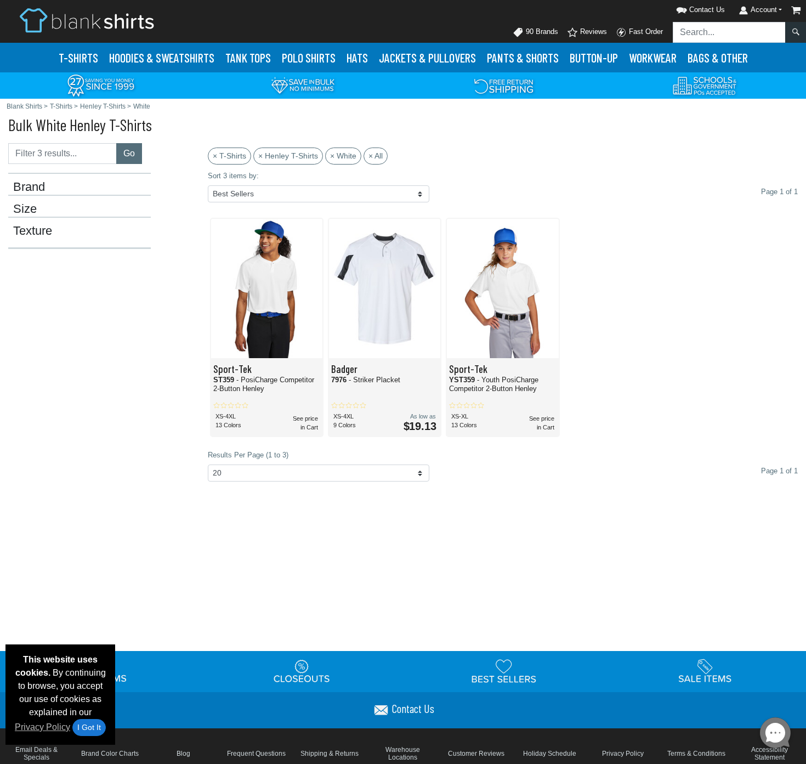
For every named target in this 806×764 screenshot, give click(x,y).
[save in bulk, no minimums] (303, 84)
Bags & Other (718, 57)
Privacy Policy (42, 727)
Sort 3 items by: (233, 176)
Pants (523, 57)
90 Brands (541, 31)
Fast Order (645, 31)
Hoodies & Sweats (161, 57)
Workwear (653, 57)
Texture (32, 231)
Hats (357, 57)
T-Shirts (78, 57)
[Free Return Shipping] (504, 84)
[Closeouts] (302, 670)
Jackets (427, 57)
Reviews (592, 31)
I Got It (89, 727)
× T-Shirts (229, 155)
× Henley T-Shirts (288, 155)
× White (343, 155)
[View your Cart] (796, 10)
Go (129, 153)
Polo (309, 57)
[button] (686, 8)
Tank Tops (248, 57)
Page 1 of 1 (779, 471)
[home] (86, 20)
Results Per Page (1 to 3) (248, 455)
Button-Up (594, 57)
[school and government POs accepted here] (705, 86)
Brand (29, 187)
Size (25, 209)
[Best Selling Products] (504, 670)
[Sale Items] (705, 670)
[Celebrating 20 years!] (101, 84)
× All (375, 155)
